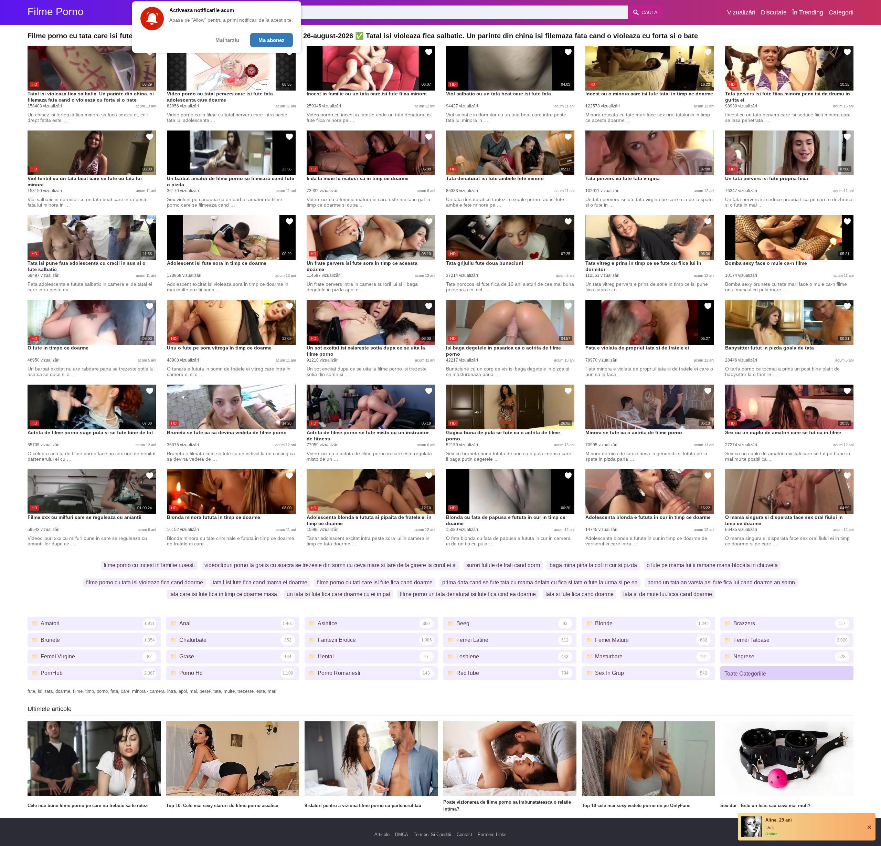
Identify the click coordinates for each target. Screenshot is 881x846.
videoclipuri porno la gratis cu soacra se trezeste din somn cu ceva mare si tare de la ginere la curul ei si (330, 565)
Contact (464, 834)
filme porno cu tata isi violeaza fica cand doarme (144, 582)
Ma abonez (271, 40)
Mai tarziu (227, 40)
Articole (382, 834)
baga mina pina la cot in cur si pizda (593, 565)
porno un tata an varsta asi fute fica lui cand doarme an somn (721, 582)
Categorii (841, 12)
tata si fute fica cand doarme (579, 594)
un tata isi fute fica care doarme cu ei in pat (338, 594)
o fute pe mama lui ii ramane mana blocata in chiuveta (712, 565)
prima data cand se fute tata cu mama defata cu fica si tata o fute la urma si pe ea (540, 582)
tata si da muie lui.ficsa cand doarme (667, 594)
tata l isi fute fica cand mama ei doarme (260, 582)
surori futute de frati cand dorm (503, 565)
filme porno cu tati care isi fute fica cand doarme (375, 582)
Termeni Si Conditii (432, 834)
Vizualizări (741, 12)
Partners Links (492, 834)
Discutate (774, 12)
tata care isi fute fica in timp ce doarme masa (223, 594)
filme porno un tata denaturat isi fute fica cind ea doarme (468, 594)
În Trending (807, 12)
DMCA (401, 834)
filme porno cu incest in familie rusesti (149, 565)
